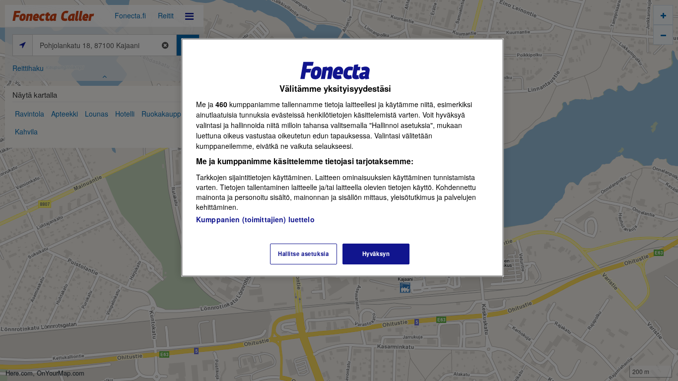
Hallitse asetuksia (303, 253)
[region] (342, 157)
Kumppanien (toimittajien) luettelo (255, 219)
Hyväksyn (376, 253)
